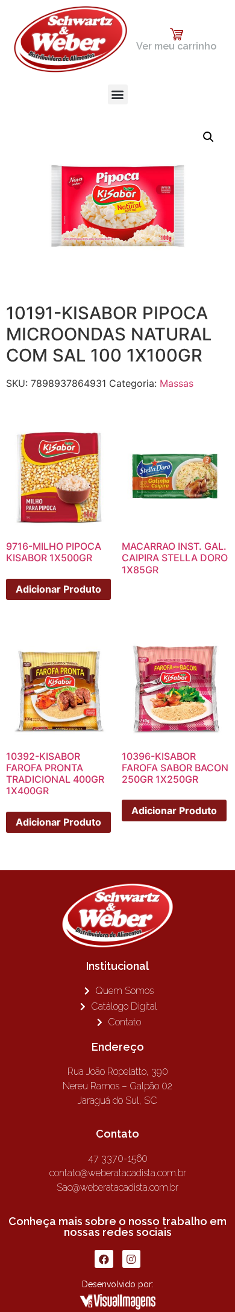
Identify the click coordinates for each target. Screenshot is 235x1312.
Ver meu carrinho (176, 46)
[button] (118, 94)
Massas (176, 383)
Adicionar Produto (58, 589)
